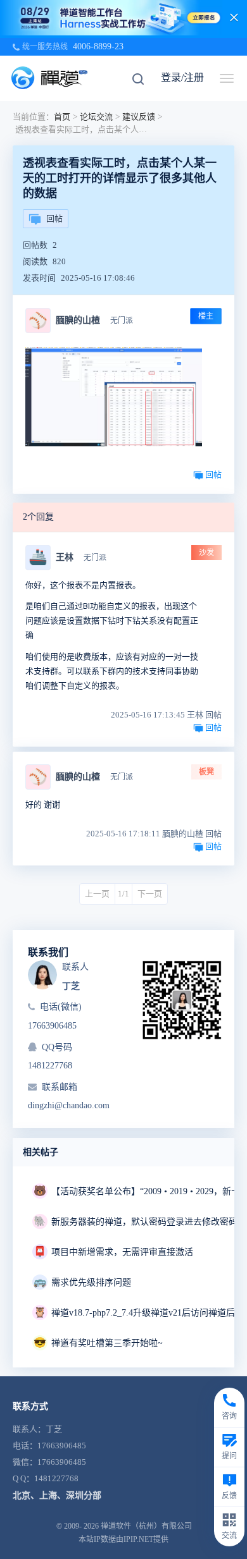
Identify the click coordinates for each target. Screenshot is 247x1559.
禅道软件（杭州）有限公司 (146, 1526)
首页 (62, 116)
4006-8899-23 (98, 46)
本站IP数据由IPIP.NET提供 (123, 1539)
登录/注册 (182, 77)
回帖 (54, 218)
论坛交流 (96, 116)
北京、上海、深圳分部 (57, 1495)
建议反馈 (138, 116)
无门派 (121, 320)
